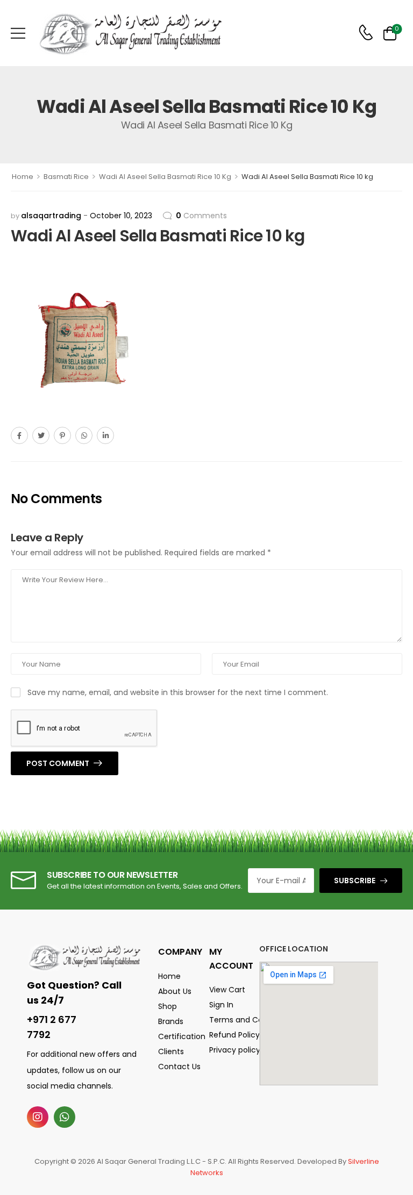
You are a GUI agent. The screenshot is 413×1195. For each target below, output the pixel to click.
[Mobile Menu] (18, 33)
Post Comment (58, 763)
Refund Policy (228, 1034)
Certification (180, 1036)
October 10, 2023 (121, 215)
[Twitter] (40, 435)
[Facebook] (19, 435)
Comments (201, 215)
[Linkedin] (105, 435)
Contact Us (179, 1066)
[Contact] (366, 33)
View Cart (227, 989)
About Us (174, 991)
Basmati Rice (66, 176)
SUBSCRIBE (354, 880)
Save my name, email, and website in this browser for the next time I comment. (177, 692)
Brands (170, 1021)
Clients (171, 1051)
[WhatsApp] (83, 435)
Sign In (221, 1004)
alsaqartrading (51, 215)
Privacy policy (228, 1049)
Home (22, 176)
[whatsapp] (64, 1117)
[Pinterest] (62, 435)
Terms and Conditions (228, 1019)
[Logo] (130, 33)
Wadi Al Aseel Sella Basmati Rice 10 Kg (165, 176)
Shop (167, 1006)
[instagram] (37, 1117)
